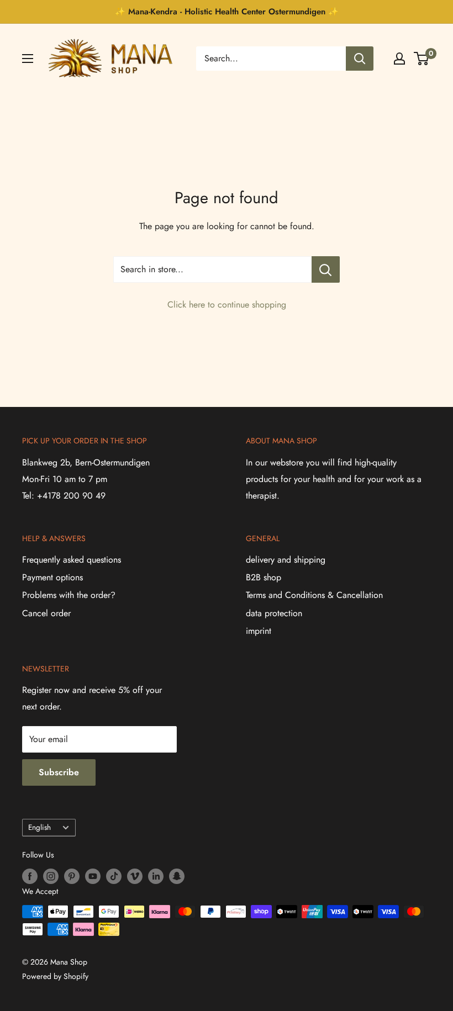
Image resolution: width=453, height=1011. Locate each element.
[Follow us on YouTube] (93, 876)
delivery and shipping (285, 559)
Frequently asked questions (71, 559)
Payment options (52, 577)
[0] (422, 58)
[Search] (359, 58)
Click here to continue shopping (226, 304)
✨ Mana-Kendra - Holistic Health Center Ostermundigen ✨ (227, 12)
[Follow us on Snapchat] (177, 876)
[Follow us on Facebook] (30, 876)
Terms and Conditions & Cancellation (314, 595)
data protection (274, 613)
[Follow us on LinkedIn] (156, 876)
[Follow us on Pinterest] (72, 876)
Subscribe (59, 772)
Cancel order (46, 613)
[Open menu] (27, 58)
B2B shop (263, 577)
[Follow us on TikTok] (114, 876)
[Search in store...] (326, 269)
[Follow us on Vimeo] (135, 876)
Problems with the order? (68, 595)
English (39, 827)
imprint (258, 630)
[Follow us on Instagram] (51, 876)
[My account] (399, 58)
